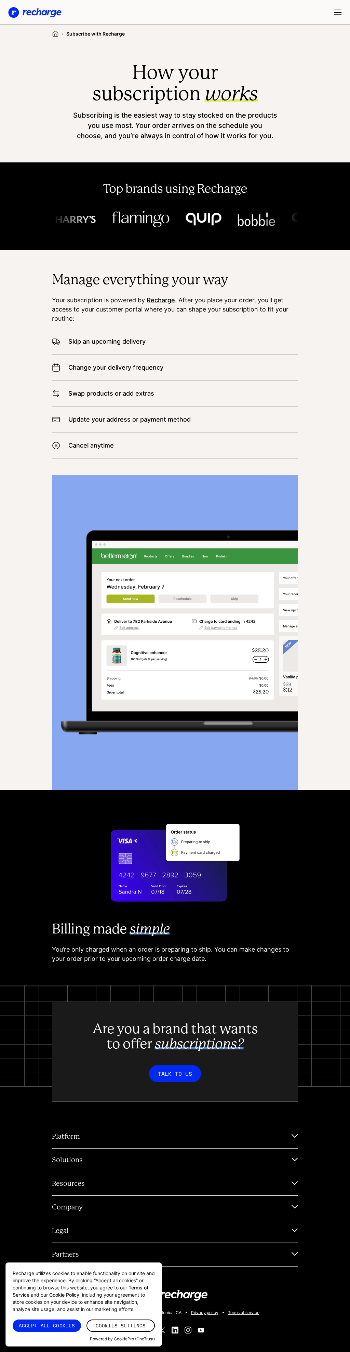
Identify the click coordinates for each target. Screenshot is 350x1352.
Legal (60, 1231)
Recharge (161, 299)
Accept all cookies (47, 1325)
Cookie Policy (64, 1294)
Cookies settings (121, 1325)
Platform (66, 1136)
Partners (65, 1254)
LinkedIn (175, 1330)
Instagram (188, 1330)
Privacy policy (204, 1312)
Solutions (67, 1160)
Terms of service (243, 1312)
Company (67, 1207)
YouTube (201, 1330)
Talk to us (175, 1073)
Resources (68, 1183)
